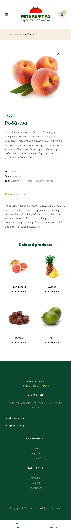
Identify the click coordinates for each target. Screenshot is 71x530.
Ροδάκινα (39, 180)
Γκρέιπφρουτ (19, 286)
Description (15, 194)
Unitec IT (34, 508)
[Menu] (9, 14)
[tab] (35, 195)
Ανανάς (52, 286)
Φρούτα (18, 34)
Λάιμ (52, 337)
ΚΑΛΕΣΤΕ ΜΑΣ (35, 381)
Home (8, 34)
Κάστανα (19, 337)
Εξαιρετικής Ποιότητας (22, 180)
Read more (18, 291)
